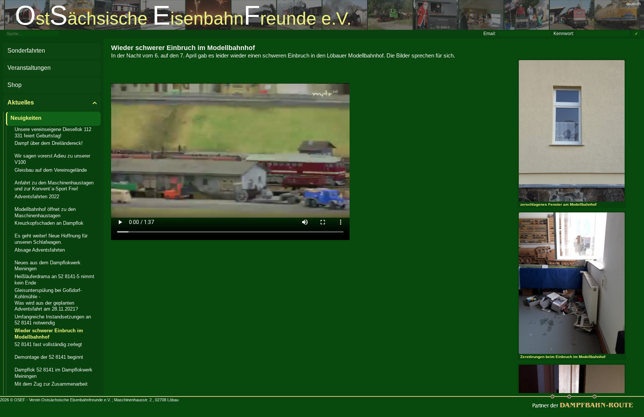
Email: (489, 33)
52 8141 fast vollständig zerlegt (48, 344)
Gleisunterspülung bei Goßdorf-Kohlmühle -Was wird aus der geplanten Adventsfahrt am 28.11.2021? (48, 299)
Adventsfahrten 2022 (37, 196)
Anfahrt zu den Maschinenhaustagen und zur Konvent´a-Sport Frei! (54, 186)
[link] (322, 15)
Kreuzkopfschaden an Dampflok (49, 223)
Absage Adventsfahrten (40, 250)
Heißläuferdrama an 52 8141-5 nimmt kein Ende (54, 280)
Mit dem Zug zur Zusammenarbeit (51, 384)
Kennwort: (563, 33)
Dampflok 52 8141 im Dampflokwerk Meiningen (53, 373)
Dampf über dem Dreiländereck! (49, 143)
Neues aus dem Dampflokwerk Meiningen (47, 266)
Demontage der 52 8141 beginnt (49, 357)
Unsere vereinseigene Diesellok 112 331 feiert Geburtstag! (53, 133)
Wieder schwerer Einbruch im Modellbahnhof (49, 334)
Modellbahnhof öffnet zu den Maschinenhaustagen (45, 212)
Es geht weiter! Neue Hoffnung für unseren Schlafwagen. (51, 239)
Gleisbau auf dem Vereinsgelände (51, 170)
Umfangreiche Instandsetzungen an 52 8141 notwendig (53, 320)
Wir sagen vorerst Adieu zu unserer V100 (52, 159)
